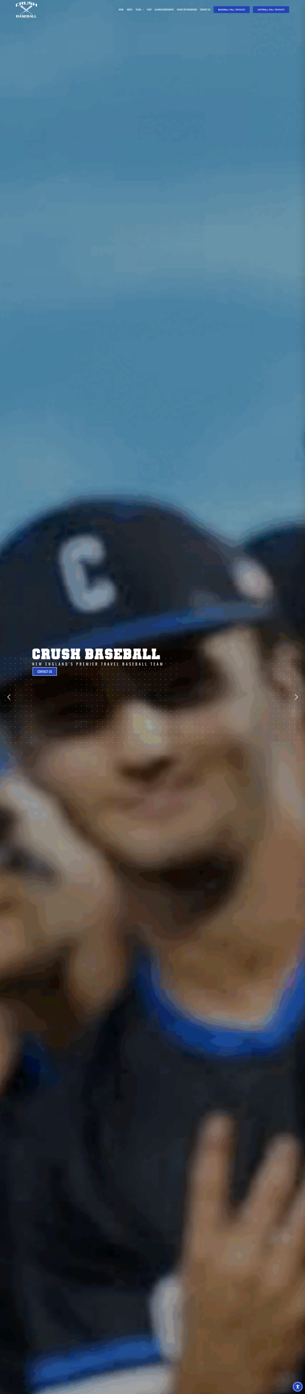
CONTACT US (44, 671)
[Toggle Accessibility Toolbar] (298, 1387)
